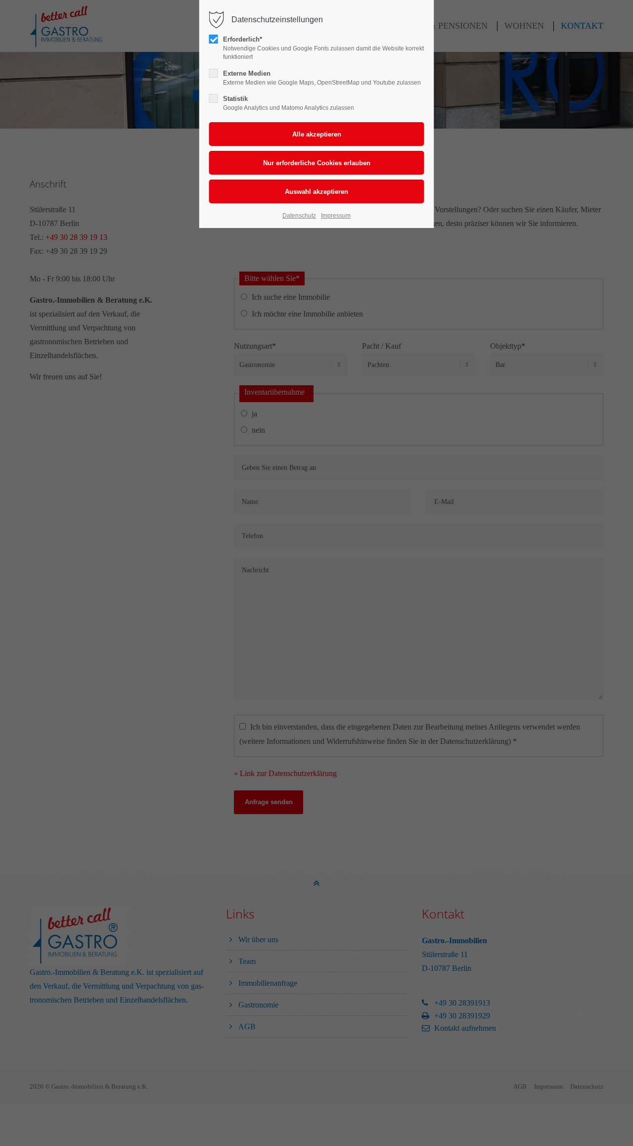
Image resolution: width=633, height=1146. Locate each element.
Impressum (336, 215)
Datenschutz (299, 215)
